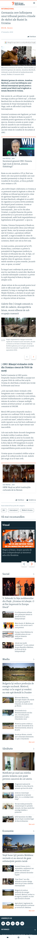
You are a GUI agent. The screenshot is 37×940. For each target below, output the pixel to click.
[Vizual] (8, 937)
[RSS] (17, 923)
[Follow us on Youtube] (8, 923)
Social (5, 574)
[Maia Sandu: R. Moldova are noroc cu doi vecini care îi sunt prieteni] (8, 625)
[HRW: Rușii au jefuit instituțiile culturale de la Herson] (18, 473)
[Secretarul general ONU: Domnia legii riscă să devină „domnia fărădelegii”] (18, 147)
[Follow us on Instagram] (13, 923)
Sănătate (7, 748)
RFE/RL (3, 28)
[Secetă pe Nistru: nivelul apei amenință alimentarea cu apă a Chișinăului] (8, 737)
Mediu (6, 659)
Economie (8, 831)
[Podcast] (18, 937)
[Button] (31, 36)
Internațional (7, 9)
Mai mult (32, 742)
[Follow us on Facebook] (3, 923)
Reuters (10, 28)
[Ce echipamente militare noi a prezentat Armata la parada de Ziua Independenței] (8, 614)
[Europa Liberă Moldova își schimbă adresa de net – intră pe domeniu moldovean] (8, 634)
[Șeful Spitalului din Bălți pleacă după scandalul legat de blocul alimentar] (8, 819)
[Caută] (29, 937)
